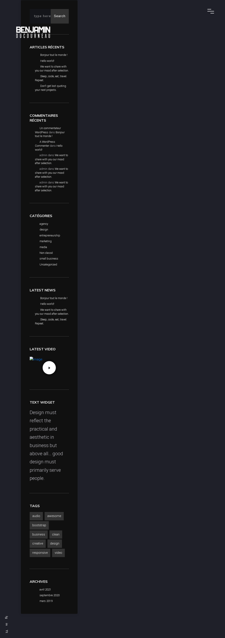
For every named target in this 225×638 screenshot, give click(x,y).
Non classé (46, 252)
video (58, 552)
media (43, 247)
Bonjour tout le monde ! (53, 55)
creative (37, 543)
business (38, 534)
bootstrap (39, 525)
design (44, 229)
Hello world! (47, 60)
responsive (40, 552)
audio (36, 516)
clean (56, 534)
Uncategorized (48, 264)
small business (49, 258)
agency (44, 223)
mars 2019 (46, 601)
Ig (7, 617)
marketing (46, 241)
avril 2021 (45, 589)
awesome (54, 516)
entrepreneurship (50, 235)
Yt (7, 631)
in (7, 624)
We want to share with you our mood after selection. (51, 159)
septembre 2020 (50, 595)
